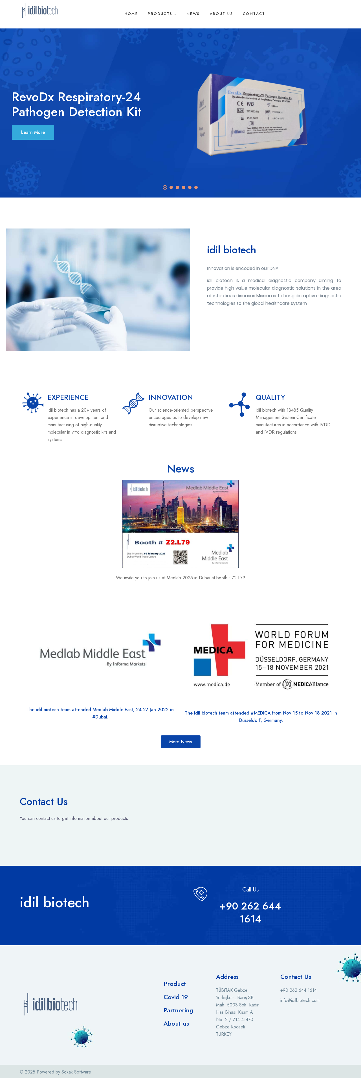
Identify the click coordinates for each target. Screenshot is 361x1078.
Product (175, 983)
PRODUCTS (160, 13)
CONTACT (254, 13)
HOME (131, 13)
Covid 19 (176, 996)
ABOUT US (221, 13)
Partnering (178, 1010)
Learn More (33, 132)
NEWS (193, 13)
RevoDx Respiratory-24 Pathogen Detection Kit (76, 104)
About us (176, 1023)
